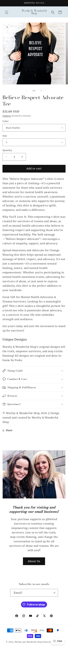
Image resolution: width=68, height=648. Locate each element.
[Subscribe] (54, 593)
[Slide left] (26, 90)
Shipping (6, 116)
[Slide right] (41, 90)
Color (5, 121)
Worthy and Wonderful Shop (28, 642)
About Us (34, 561)
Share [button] (9, 430)
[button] (6, 12)
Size (4, 135)
